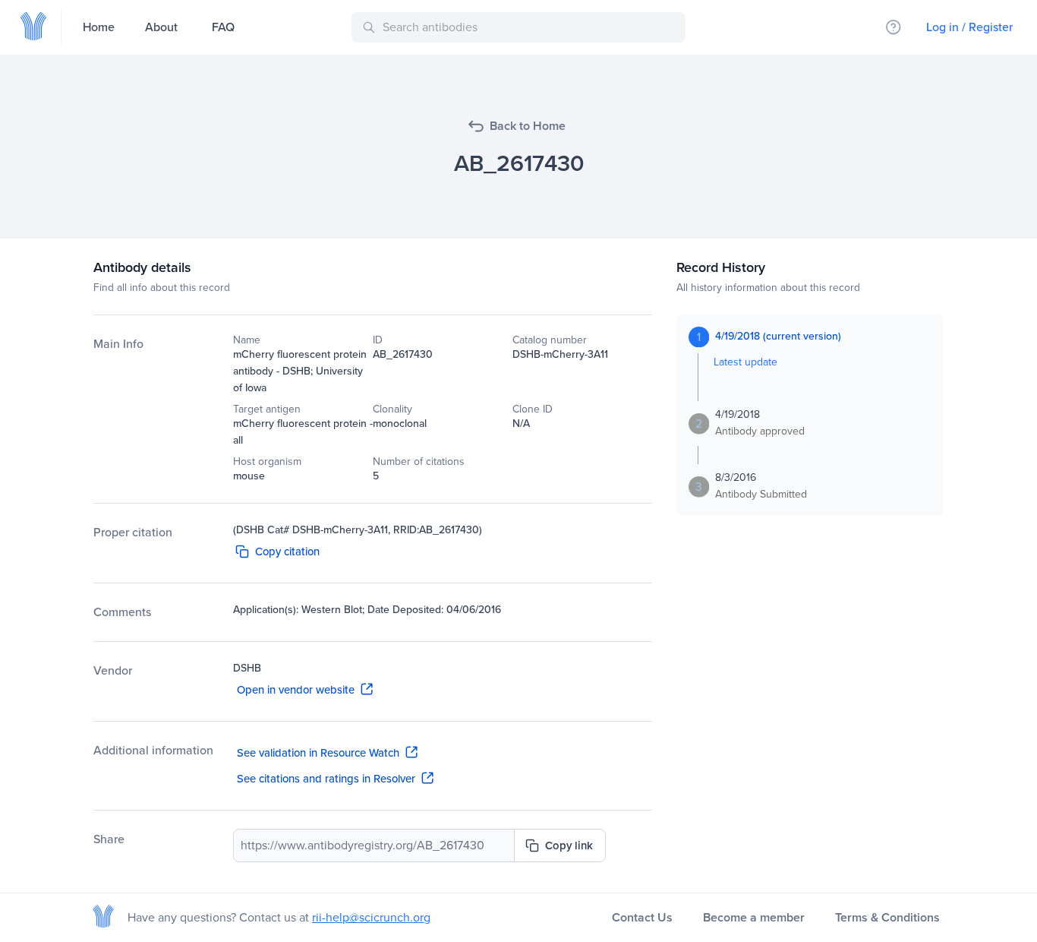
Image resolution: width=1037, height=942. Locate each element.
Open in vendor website (296, 689)
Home (99, 27)
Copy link (569, 845)
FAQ (223, 27)
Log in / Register (969, 27)
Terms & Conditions (887, 917)
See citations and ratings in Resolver (326, 778)
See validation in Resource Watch (318, 752)
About (161, 27)
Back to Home (528, 125)
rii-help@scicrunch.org (371, 917)
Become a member (754, 917)
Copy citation (287, 551)
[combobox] (521, 27)
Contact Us (642, 917)
